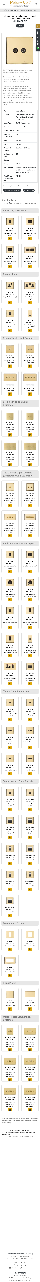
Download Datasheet (13, 190)
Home (11, 1130)
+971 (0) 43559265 (21, 1262)
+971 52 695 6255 (21, 1265)
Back (20, 26)
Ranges (17, 1130)
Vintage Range (26, 1130)
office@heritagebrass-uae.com (21, 1268)
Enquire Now (30, 190)
